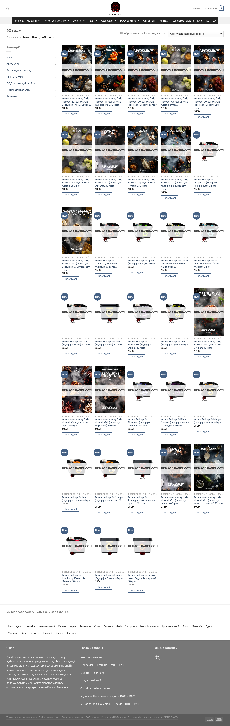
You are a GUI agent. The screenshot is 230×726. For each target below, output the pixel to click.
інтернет (27, 657)
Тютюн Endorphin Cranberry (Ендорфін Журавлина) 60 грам (106, 263)
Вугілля (77, 20)
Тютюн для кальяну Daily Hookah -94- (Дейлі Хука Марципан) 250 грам (108, 422)
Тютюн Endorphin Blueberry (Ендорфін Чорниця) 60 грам (139, 422)
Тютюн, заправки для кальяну (21, 717)
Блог (200, 20)
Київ (10, 626)
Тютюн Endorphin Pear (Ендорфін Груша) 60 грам (175, 343)
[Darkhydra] (115, 8)
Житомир (72, 633)
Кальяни (32, 20)
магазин (38, 657)
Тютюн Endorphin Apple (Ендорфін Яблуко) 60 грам (142, 262)
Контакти (165, 20)
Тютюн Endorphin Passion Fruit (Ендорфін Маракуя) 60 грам (142, 578)
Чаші (91, 20)
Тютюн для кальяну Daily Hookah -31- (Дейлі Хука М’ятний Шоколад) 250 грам (174, 184)
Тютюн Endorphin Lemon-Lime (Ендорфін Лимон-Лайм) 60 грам (175, 263)
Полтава (108, 626)
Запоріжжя (131, 626)
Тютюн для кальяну (54, 20)
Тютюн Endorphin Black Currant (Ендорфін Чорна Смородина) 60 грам (175, 422)
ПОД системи (92, 717)
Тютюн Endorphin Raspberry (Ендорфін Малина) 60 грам (73, 578)
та (23, 661)
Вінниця (59, 633)
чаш (19, 661)
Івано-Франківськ (149, 626)
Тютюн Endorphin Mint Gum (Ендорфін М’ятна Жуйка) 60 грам (206, 263)
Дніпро (19, 626)
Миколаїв (197, 626)
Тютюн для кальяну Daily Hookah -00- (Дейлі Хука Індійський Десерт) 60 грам (142, 101)
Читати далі (71, 114)
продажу (50, 657)
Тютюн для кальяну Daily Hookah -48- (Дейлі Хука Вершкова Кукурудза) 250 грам (76, 265)
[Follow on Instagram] (157, 657)
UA (214, 20)
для (41, 661)
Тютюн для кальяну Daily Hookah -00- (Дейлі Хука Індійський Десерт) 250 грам (207, 103)
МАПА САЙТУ (171, 717)
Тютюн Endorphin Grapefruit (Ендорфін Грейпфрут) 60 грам (206, 182)
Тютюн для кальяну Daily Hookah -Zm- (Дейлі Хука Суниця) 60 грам (207, 344)
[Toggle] (55, 57)
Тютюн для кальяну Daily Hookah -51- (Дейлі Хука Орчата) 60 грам (174, 500)
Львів (119, 626)
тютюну (60, 657)
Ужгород (12, 633)
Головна (18, 20)
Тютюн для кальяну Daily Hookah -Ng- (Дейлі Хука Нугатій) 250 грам (141, 182)
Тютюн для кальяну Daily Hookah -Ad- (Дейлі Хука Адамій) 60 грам (174, 101)
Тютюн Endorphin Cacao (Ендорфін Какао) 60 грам (76, 343)
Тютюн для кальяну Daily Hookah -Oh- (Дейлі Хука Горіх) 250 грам (75, 422)
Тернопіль (85, 626)
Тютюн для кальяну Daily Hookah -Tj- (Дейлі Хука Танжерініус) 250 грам (108, 101)
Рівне (24, 633)
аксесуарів (32, 661)
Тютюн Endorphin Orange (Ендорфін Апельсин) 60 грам (109, 500)
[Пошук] (7, 8)
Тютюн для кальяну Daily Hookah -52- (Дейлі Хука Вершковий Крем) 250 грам (76, 101)
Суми (97, 626)
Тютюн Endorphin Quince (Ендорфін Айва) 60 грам (108, 343)
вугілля (10, 661)
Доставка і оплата (183, 20)
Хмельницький (47, 626)
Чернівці (47, 633)
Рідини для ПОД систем (113, 717)
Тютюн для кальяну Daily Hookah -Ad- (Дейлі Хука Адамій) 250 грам (75, 182)
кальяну (49, 661)
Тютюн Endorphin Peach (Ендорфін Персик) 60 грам (76, 499)
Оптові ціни (149, 20)
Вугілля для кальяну (18, 70)
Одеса (209, 626)
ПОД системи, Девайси (20, 83)
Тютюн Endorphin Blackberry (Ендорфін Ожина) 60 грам (139, 344)
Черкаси (34, 633)
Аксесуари (107, 20)
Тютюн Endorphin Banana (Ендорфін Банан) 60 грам (109, 577)
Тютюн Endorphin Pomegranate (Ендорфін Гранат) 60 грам (141, 500)
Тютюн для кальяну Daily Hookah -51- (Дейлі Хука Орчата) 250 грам (108, 182)
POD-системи (128, 20)
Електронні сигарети (73, 717)
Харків (73, 626)
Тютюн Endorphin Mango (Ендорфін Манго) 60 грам (208, 421)
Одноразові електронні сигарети (145, 717)
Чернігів (31, 626)
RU (207, 20)
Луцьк (185, 626)
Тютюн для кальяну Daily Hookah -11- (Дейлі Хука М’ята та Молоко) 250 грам (208, 500)
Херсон (62, 626)
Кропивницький (170, 626)
